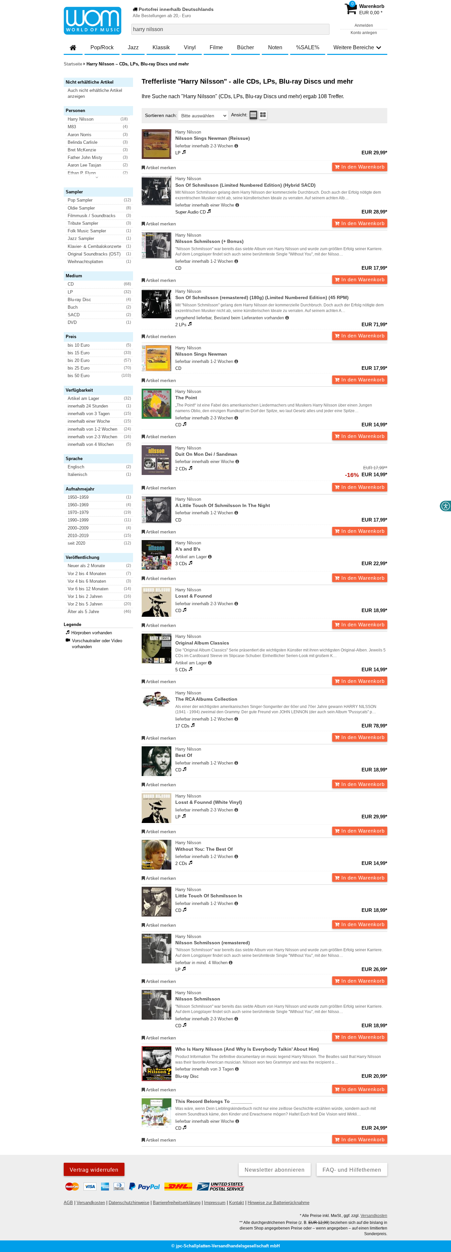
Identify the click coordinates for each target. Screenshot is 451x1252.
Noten (275, 47)
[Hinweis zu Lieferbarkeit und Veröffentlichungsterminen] (236, 146)
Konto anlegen (364, 32)
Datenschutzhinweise (129, 1202)
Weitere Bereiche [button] (353, 47)
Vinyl (190, 47)
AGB (68, 1202)
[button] (101, 93)
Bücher (245, 47)
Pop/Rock (102, 47)
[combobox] (230, 29)
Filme (216, 47)
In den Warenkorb (362, 167)
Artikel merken (160, 167)
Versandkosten (91, 1202)
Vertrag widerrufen (94, 1170)
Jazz (133, 47)
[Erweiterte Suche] (324, 29)
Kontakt (236, 1202)
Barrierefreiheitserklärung (176, 1202)
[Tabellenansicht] (253, 115)
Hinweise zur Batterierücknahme (278, 1202)
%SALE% (307, 47)
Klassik (161, 47)
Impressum (215, 1202)
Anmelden (364, 25)
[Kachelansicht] (263, 115)
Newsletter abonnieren (275, 1170)
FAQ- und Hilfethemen (352, 1170)
